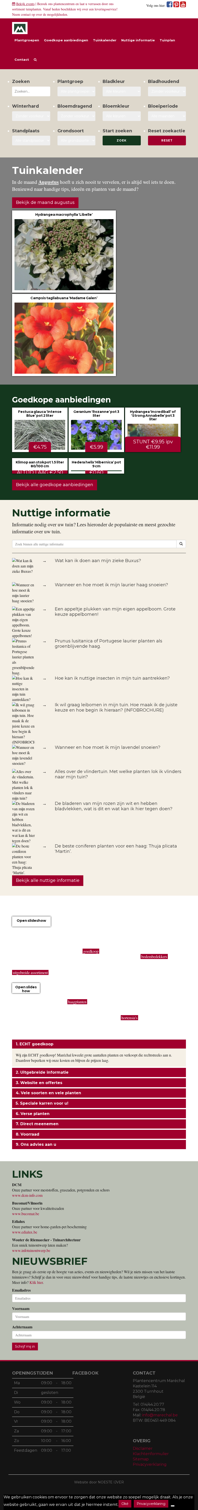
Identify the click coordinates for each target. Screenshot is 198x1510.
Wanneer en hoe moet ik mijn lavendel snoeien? (107, 747)
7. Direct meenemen (37, 1124)
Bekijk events (25, 3)
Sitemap (141, 1459)
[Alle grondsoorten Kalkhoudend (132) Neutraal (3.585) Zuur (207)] (76, 140)
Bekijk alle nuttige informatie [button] (47, 880)
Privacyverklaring (150, 1464)
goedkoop (91, 951)
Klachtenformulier (151, 1453)
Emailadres (21, 1290)
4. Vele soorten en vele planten (48, 1093)
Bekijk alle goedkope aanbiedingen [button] (54, 484)
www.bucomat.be (25, 1213)
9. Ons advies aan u (36, 1144)
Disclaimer (143, 1448)
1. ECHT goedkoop (34, 1044)
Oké (124, 1504)
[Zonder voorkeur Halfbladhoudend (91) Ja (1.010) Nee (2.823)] (167, 91)
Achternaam (22, 1327)
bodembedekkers (154, 956)
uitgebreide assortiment (30, 972)
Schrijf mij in (25, 1346)
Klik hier (36, 1282)
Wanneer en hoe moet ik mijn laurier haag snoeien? (111, 585)
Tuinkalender (104, 40)
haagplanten (77, 1001)
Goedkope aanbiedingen (66, 40)
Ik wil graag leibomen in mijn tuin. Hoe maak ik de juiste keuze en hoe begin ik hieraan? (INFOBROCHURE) (116, 707)
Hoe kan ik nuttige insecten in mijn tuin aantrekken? (112, 678)
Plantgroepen (26, 40)
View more (64, 251)
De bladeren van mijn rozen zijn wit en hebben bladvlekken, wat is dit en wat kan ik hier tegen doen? (113, 806)
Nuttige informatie (138, 40)
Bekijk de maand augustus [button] (45, 202)
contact (26, 14)
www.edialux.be (24, 1232)
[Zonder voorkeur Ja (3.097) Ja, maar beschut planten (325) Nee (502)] (31, 116)
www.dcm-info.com (27, 1195)
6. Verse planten (33, 1113)
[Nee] (173, 1506)
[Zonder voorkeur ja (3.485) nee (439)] (76, 116)
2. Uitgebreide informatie (42, 1072)
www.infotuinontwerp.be (31, 1250)
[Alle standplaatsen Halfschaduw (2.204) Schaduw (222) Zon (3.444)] (31, 140)
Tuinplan (167, 40)
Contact (21, 59)
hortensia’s (129, 1017)
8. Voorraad (27, 1134)
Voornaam (20, 1308)
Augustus (48, 182)
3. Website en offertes (39, 1082)
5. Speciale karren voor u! (42, 1103)
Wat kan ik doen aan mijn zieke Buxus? (98, 560)
